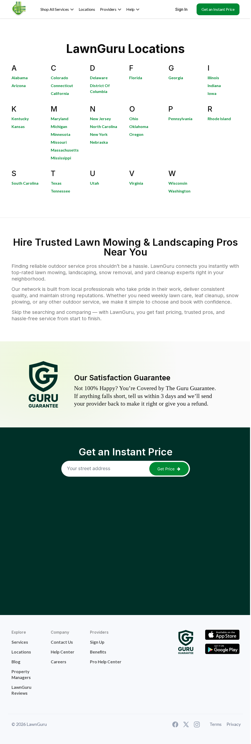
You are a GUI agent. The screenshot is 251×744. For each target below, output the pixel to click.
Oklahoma (138, 126)
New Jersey (100, 118)
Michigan (59, 126)
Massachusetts (65, 150)
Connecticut (62, 85)
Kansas (18, 126)
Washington (179, 191)
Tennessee (60, 191)
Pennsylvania (180, 118)
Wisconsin (177, 183)
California (60, 93)
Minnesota (60, 134)
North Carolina (103, 126)
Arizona (19, 85)
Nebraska (99, 142)
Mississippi (61, 157)
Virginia (136, 183)
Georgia (175, 77)
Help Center (62, 651)
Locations (21, 651)
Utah (94, 183)
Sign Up (97, 642)
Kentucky (20, 118)
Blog (16, 661)
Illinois (213, 77)
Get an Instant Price (218, 9)
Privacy (233, 724)
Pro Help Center (105, 661)
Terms (216, 724)
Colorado (59, 77)
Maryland (59, 118)
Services (20, 642)
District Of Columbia (100, 88)
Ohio (133, 118)
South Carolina (25, 183)
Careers (58, 661)
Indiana (214, 85)
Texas (56, 183)
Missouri (59, 142)
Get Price (166, 468)
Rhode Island (219, 118)
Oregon (136, 134)
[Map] (125, 540)
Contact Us (62, 642)
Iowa (212, 93)
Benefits (98, 651)
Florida (135, 77)
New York (99, 134)
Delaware (99, 77)
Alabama (20, 77)
